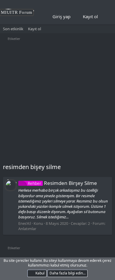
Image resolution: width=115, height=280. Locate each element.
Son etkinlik (13, 28)
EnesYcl (24, 223)
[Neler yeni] (106, 16)
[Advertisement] (57, 102)
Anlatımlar (27, 228)
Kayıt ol (34, 28)
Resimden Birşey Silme (62, 183)
